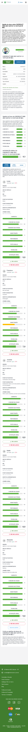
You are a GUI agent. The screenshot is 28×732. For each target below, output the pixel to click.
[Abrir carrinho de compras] (26, 2)
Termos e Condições (7, 694)
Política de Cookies (6, 690)
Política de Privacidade (7, 692)
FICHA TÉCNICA (14, 165)
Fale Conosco (5, 684)
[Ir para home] (7, 2)
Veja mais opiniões (14, 627)
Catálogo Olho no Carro (7, 682)
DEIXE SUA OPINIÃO (8, 62)
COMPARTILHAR (20, 62)
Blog (3, 686)
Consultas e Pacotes (7, 677)
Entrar (21, 2)
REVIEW (21, 165)
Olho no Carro (20, 643)
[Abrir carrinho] (2, 2)
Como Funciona (5, 679)
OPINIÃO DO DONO (6, 165)
